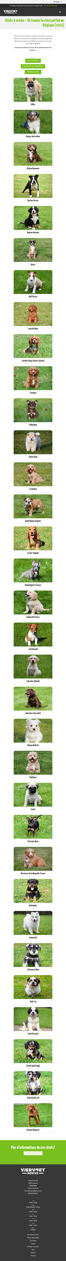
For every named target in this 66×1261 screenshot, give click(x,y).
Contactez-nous (33, 1153)
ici (35, 50)
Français (57, 1)
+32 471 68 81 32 (51, 5)
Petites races (33, 60)
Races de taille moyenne (33, 66)
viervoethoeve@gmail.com (33, 1191)
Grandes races (33, 72)
